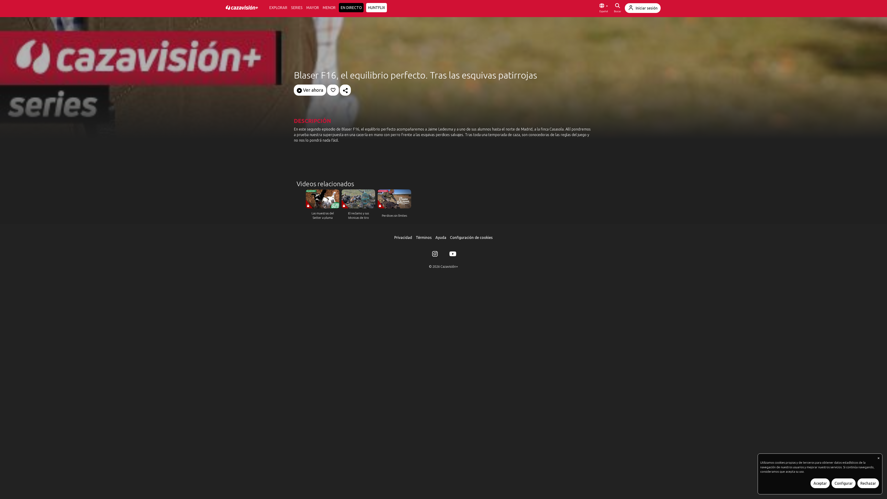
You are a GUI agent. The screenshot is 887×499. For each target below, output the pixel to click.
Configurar (844, 483)
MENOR (329, 8)
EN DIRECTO (351, 8)
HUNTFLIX (376, 8)
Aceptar (820, 483)
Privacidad (403, 237)
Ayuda (440, 237)
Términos (424, 237)
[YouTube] (452, 254)
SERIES (297, 8)
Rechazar (868, 483)
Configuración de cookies (471, 237)
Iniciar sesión (647, 8)
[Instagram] (435, 254)
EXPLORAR (278, 8)
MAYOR (312, 8)
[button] (603, 8)
